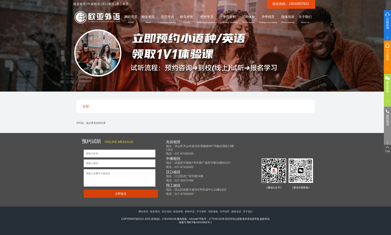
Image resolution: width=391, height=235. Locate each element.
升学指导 (268, 19)
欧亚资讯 (148, 19)
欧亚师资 (186, 19)
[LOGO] (97, 17)
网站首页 (130, 19)
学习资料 (229, 19)
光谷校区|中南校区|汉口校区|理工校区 (101, 3)
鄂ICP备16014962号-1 (199, 222)
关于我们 (305, 19)
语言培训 (167, 19)
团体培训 (287, 19)
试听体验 (248, 19)
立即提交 (120, 193)
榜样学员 (206, 19)
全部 (85, 106)
